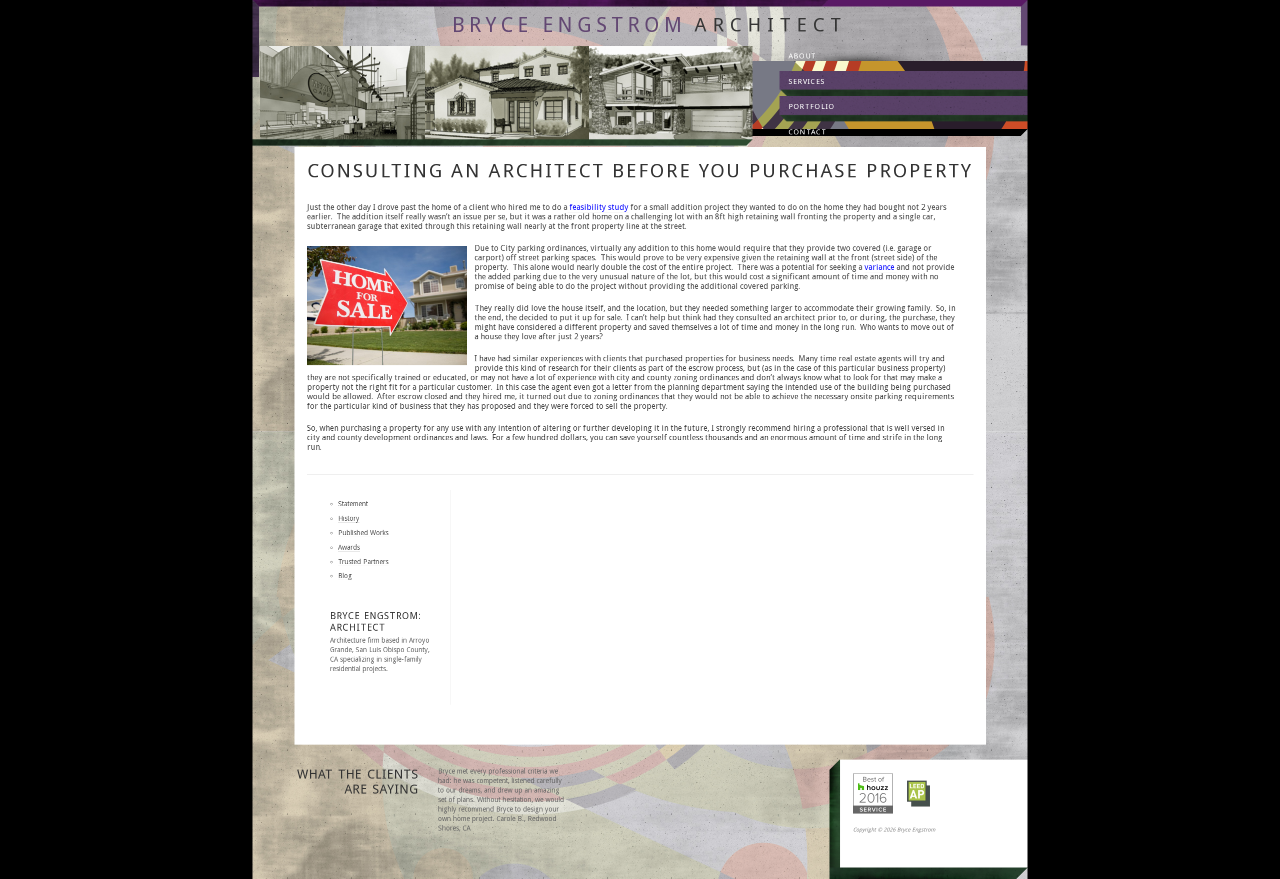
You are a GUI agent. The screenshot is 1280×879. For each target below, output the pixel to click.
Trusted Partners (363, 562)
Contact (807, 131)
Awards (349, 547)
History (349, 518)
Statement (353, 504)
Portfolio (811, 106)
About (802, 55)
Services (806, 81)
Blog (345, 576)
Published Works (363, 533)
